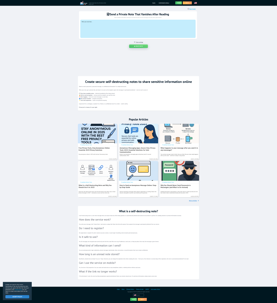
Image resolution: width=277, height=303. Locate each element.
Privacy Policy (130, 289)
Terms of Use (139, 289)
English (138, 295)
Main (118, 289)
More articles (193, 200)
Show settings (139, 42)
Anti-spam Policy (155, 289)
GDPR (147, 289)
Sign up (187, 2)
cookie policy (18, 289)
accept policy (17, 296)
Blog (153, 3)
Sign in (178, 2)
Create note (139, 46)
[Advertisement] (135, 61)
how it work (192, 9)
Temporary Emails (164, 3)
